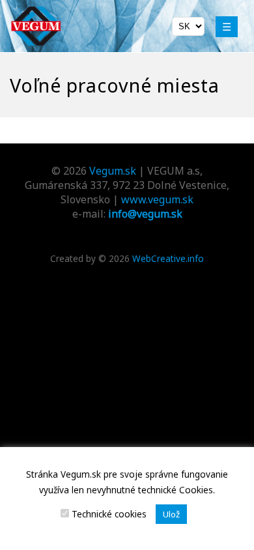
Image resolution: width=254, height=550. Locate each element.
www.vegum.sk (157, 199)
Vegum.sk (112, 171)
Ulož (171, 514)
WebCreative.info (168, 258)
